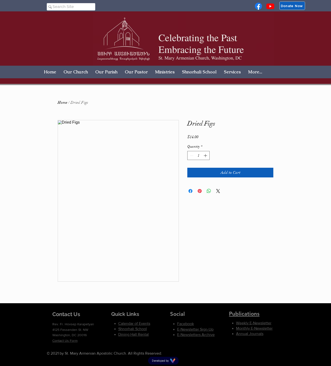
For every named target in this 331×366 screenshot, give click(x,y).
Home (62, 102)
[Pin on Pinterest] (200, 191)
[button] (76, 72)
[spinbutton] (198, 155)
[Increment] (206, 155)
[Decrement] (191, 155)
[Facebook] (258, 6)
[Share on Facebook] (190, 191)
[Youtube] (270, 6)
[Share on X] (218, 191)
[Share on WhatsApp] (209, 191)
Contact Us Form (65, 340)
